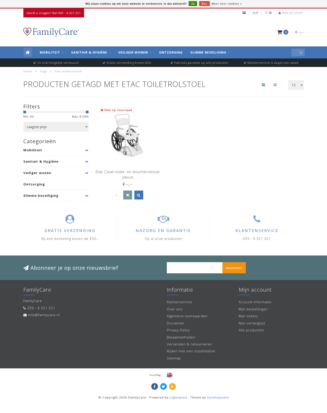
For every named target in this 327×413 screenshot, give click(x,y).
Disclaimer (176, 323)
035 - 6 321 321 (41, 308)
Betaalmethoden (181, 337)
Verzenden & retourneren (189, 344)
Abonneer (234, 268)
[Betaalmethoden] (155, 375)
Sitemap (174, 358)
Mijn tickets (248, 316)
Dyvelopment (218, 397)
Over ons (175, 309)
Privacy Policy (178, 330)
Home (27, 71)
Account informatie (255, 302)
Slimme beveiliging (208, 52)
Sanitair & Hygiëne (89, 52)
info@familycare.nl (44, 315)
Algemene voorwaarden (187, 316)
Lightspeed (178, 397)
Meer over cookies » (227, 3)
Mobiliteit (50, 52)
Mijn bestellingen (253, 309)
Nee (204, 3)
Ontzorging (171, 52)
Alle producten (251, 330)
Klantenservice (179, 302)
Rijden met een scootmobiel (191, 351)
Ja (193, 3)
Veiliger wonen (133, 52)
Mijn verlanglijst (252, 323)
